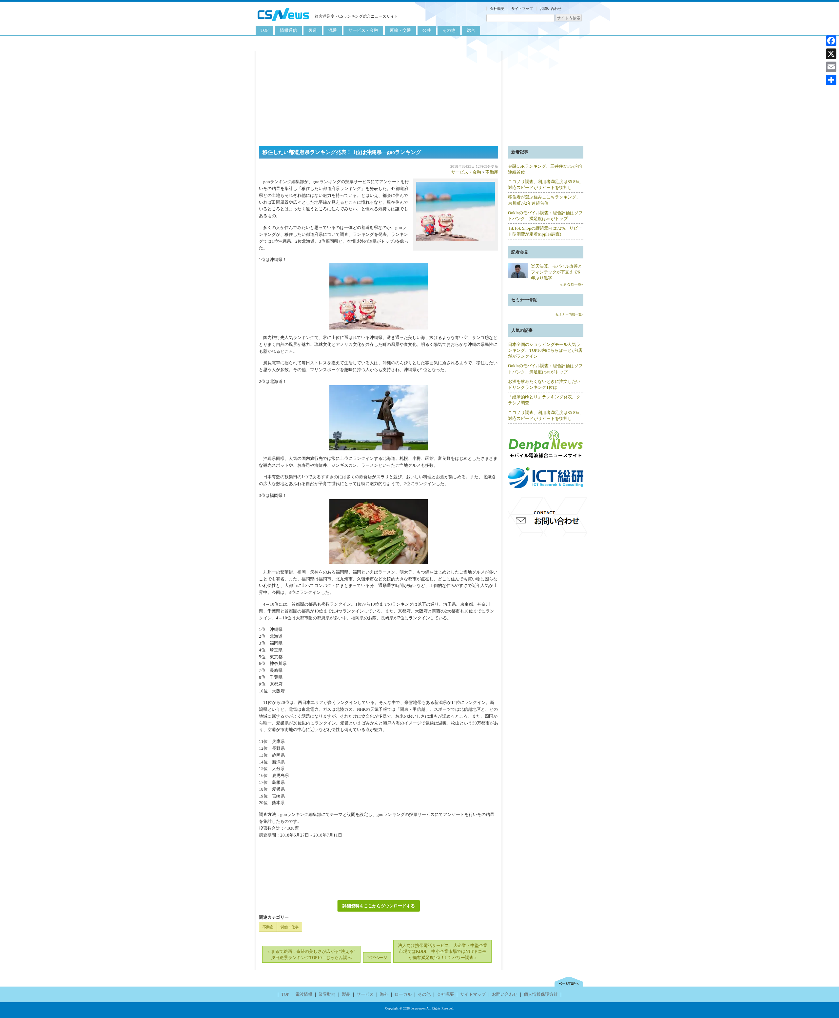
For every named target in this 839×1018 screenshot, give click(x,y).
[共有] (831, 79)
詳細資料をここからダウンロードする (378, 905)
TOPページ (377, 957)
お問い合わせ (550, 8)
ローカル (403, 994)
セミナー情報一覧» (569, 314)
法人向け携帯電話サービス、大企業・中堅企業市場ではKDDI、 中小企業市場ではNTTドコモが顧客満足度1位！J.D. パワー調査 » (442, 951)
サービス (365, 994)
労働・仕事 (290, 927)
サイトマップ (522, 8)
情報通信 (288, 30)
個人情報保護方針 (541, 994)
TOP (264, 30)
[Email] (831, 66)
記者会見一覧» (571, 284)
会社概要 (497, 8)
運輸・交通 (400, 30)
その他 (448, 30)
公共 (426, 30)
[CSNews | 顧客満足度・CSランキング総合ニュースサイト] (283, 22)
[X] (831, 53)
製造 (312, 30)
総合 (471, 30)
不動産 (491, 172)
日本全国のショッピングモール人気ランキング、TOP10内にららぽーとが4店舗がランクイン (545, 350)
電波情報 (303, 994)
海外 (384, 994)
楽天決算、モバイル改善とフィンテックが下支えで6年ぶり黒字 (556, 272)
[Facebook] (831, 40)
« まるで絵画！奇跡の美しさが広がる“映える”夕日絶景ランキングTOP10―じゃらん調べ (311, 954)
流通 (332, 30)
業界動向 (327, 994)
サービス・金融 (363, 30)
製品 (346, 994)
